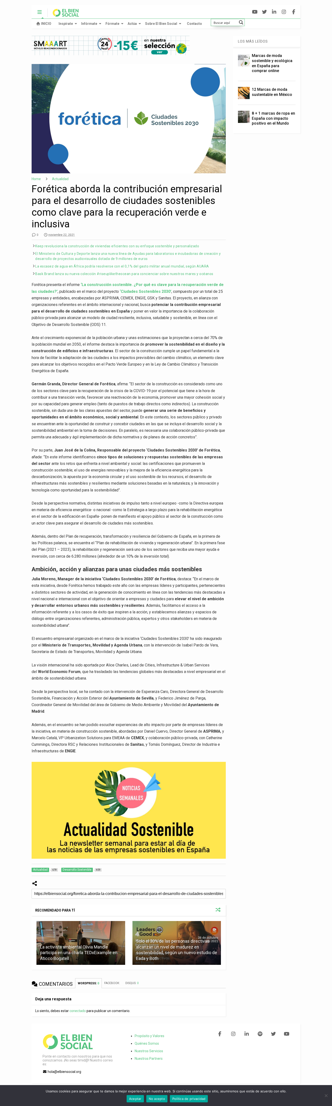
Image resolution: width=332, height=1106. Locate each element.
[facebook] (294, 12)
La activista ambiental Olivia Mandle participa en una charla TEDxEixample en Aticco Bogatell (78, 952)
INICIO (46, 24)
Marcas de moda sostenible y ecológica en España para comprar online (272, 63)
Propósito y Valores (149, 1036)
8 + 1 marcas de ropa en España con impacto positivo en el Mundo (273, 118)
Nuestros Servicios (149, 1051)
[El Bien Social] (63, 14)
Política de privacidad (189, 1099)
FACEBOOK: (112, 983)
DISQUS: (132, 983)
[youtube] (255, 12)
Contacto (194, 24)
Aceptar (135, 1099)
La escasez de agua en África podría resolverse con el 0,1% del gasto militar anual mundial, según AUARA (122, 266)
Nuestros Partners (149, 1058)
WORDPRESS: (88, 983)
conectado (78, 1011)
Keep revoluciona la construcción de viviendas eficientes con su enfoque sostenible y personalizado (117, 246)
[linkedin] (274, 12)
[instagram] (284, 12)
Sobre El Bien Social (161, 24)
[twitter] (265, 12)
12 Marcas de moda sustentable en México (272, 92)
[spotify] (260, 1034)
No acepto (157, 1099)
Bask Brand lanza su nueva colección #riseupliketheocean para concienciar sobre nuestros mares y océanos (124, 274)
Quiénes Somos (147, 1043)
